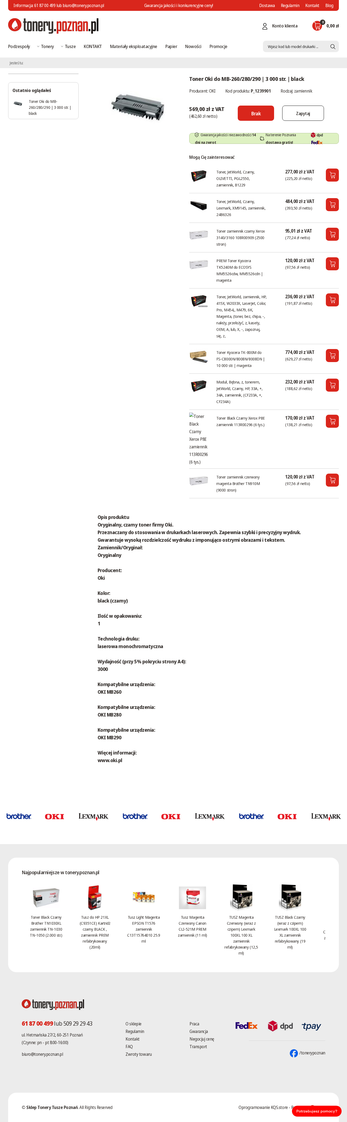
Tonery (47, 46)
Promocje (218, 46)
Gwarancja (198, 1031)
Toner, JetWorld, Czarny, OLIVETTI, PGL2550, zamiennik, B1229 (235, 178)
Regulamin (290, 5)
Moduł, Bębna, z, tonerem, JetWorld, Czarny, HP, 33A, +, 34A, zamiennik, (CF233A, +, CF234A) (239, 391)
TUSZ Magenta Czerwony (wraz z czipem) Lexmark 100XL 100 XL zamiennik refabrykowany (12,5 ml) (241, 935)
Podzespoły (19, 46)
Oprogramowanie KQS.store (263, 1107)
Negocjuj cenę (201, 1039)
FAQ (129, 1047)
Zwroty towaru (139, 1054)
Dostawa (267, 5)
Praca (194, 1024)
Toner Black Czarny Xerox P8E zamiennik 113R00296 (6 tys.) (240, 421)
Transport (198, 1047)
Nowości (193, 46)
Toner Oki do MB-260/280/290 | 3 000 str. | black (50, 107)
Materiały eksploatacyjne (133, 46)
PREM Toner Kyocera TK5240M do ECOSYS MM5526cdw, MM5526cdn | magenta (239, 270)
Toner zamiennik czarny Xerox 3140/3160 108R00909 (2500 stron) (240, 237)
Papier (171, 46)
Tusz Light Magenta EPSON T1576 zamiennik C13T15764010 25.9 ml (143, 929)
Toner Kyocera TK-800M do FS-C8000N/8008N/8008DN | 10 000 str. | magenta (240, 359)
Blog (329, 5)
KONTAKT (93, 46)
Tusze (70, 46)
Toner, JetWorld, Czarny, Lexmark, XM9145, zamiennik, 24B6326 (240, 208)
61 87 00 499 (44, 5)
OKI (212, 91)
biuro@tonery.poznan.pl (42, 1054)
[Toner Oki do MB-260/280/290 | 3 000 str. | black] (138, 107)
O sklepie (134, 1024)
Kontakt (312, 5)
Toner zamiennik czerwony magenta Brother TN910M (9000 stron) (238, 483)
